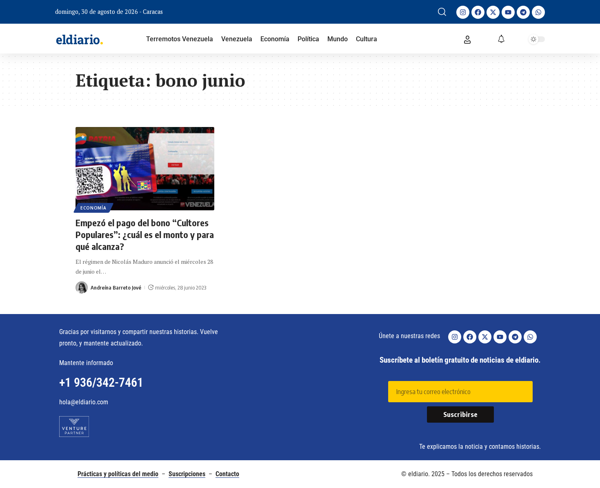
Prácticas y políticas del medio (118, 474)
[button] (442, 12)
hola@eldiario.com (83, 402)
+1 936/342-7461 (101, 382)
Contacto (227, 474)
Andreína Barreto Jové (116, 287)
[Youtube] (508, 12)
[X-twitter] (493, 12)
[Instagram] (462, 12)
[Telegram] (523, 12)
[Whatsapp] (538, 12)
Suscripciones (187, 474)
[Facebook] (477, 12)
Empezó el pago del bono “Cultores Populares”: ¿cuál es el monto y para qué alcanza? (145, 234)
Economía (93, 207)
